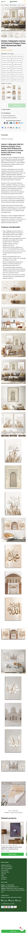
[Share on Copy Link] (19, 127)
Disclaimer (4, 879)
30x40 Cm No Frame (17, 68)
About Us (3, 873)
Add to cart (13, 931)
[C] (19, 87)
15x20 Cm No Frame (17, 60)
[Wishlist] (21, 824)
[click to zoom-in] (13, 19)
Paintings (7, 5)
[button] (6, 105)
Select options (12, 854)
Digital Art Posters (6, 845)
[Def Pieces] (8, 92)
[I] (19, 97)
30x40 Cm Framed (6, 68)
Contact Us (4, 877)
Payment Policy (5, 872)
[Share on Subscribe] (16, 127)
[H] (14, 97)
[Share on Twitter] (5, 127)
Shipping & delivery (6, 865)
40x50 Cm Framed (6, 72)
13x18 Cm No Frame (18, 56)
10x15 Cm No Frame (6, 56)
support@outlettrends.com (11, 886)
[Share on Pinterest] (8, 127)
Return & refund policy (6, 866)
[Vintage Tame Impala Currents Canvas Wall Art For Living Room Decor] (12, 833)
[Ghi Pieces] (8, 97)
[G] (3, 97)
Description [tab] (4, 135)
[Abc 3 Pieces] (8, 87)
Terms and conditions (6, 868)
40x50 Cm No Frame (17, 72)
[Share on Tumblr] (13, 127)
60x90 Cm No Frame (18, 80)
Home (2, 5)
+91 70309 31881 (9, 885)
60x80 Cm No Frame (6, 80)
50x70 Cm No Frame (18, 76)
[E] (14, 92)
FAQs (2, 875)
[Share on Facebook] (2, 127)
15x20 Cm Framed (6, 60)
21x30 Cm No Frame (6, 64)
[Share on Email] (11, 127)
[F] (19, 92)
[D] (3, 92)
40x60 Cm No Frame (6, 76)
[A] (3, 87)
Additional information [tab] (7, 139)
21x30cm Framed (17, 64)
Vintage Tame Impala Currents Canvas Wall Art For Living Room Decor (11, 848)
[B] (14, 87)
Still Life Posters (13, 5)
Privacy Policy (4, 870)
